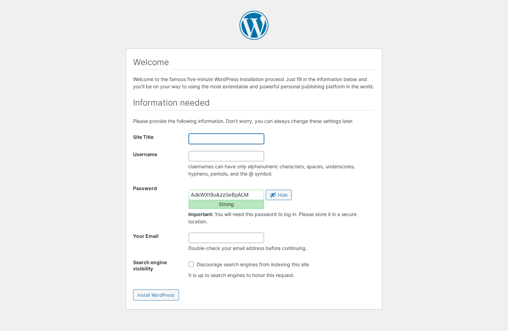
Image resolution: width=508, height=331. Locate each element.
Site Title (143, 137)
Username (145, 154)
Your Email (146, 236)
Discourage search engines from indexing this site (252, 264)
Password (145, 188)
